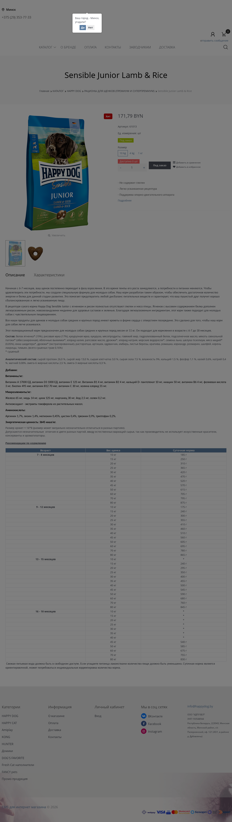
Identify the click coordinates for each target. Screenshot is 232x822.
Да (82, 27)
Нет (90, 27)
